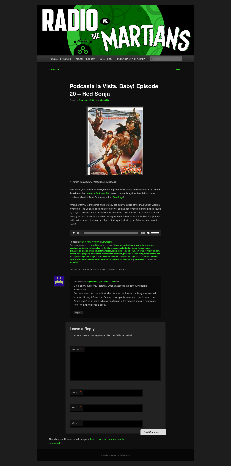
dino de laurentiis (89, 250)
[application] (115, 233)
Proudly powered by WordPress (115, 455)
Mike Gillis (104, 100)
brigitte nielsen (88, 248)
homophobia (107, 253)
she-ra (139, 256)
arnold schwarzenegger (144, 245)
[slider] (155, 232)
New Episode (96, 245)
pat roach (118, 253)
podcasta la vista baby (133, 253)
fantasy (156, 250)
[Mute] (148, 232)
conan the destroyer (141, 248)
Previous (54, 69)
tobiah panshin (101, 259)
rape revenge (79, 256)
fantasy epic (75, 253)
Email (76, 407)
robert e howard (118, 256)
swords (73, 259)
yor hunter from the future (120, 259)
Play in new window (89, 241)
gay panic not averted (91, 253)
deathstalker (75, 250)
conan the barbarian (122, 248)
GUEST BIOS (105, 58)
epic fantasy (133, 250)
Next (179, 69)
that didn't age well (85, 259)
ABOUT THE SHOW (85, 58)
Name (76, 392)
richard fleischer (103, 256)
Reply (78, 312)
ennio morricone (119, 250)
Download (106, 241)
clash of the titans (104, 248)
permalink (74, 262)
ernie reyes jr (146, 250)
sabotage (130, 256)
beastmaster (75, 248)
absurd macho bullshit (123, 245)
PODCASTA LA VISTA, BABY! (131, 58)
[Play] (73, 232)
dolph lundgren (104, 250)
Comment (77, 348)
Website (75, 423)
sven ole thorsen (150, 256)
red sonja (90, 256)
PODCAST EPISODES (60, 58)
